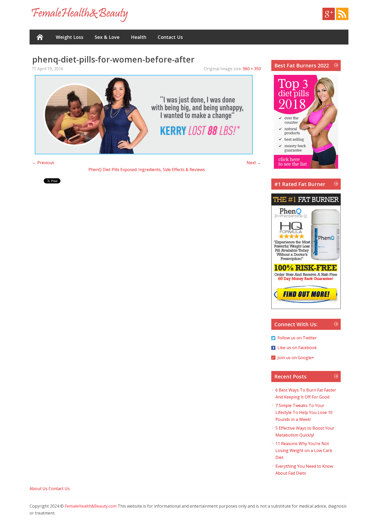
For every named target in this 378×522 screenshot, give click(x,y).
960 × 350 (252, 69)
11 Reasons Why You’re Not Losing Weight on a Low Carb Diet (303, 450)
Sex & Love (107, 37)
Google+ (328, 14)
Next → (254, 162)
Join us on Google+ (295, 357)
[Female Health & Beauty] (80, 15)
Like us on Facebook (297, 347)
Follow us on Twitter (297, 338)
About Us (39, 488)
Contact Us (170, 37)
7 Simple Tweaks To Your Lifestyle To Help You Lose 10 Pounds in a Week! (303, 412)
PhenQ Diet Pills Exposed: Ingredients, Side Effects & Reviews (146, 169)
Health (138, 37)
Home (40, 37)
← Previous (43, 162)
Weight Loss (69, 37)
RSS (342, 14)
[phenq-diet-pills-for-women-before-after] (144, 153)
